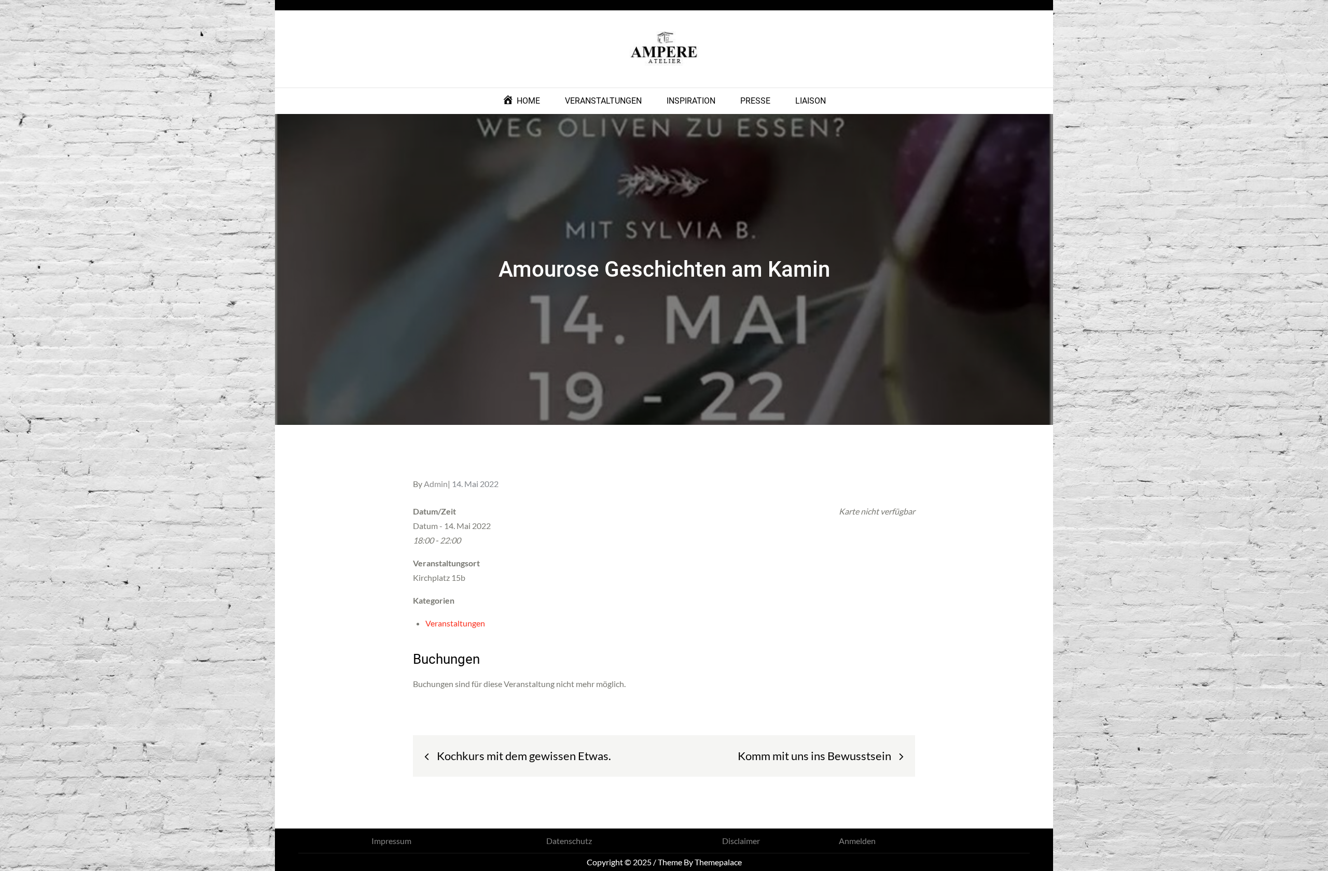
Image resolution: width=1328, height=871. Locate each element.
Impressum (391, 841)
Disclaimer (741, 841)
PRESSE (755, 101)
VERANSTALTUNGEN (603, 101)
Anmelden (857, 841)
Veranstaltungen (455, 623)
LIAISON (810, 101)
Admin (436, 484)
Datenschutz (569, 841)
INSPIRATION (691, 101)
